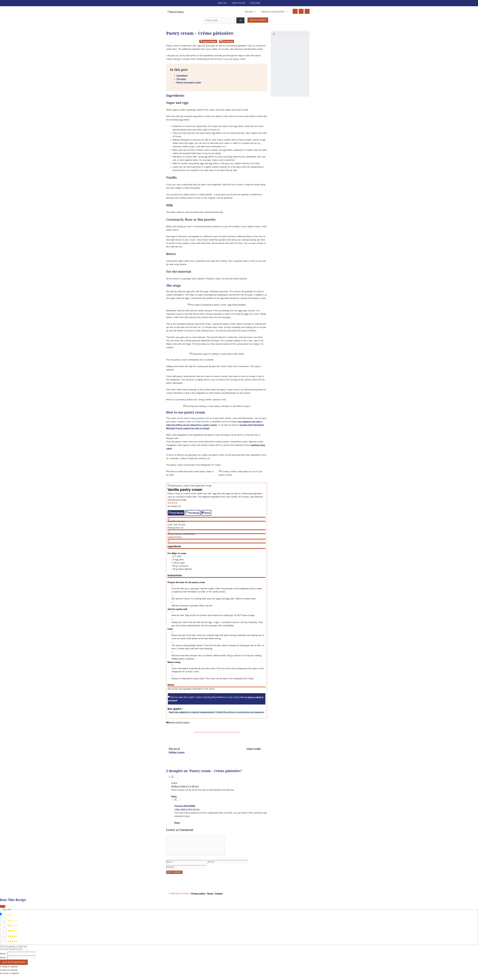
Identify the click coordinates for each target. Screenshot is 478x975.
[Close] (2, 906)
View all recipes (258, 20)
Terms (210, 893)
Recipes (249, 12)
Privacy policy (198, 893)
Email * (3, 957)
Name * (3, 953)
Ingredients (182, 75)
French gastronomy (272, 12)
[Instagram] (301, 11)
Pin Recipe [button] (193, 513)
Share (207, 513)
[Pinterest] (307, 11)
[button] (169, 503)
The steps (181, 79)
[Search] (240, 20)
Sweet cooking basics (179, 722)
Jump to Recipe (209, 41)
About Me (222, 3)
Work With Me (238, 3)
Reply (174, 796)
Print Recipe (227, 41)
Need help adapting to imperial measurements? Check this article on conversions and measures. (216, 712)
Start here (255, 3)
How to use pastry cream (188, 82)
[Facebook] (295, 11)
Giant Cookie (253, 748)
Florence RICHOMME (184, 806)
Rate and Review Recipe (14, 962)
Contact (219, 893)
